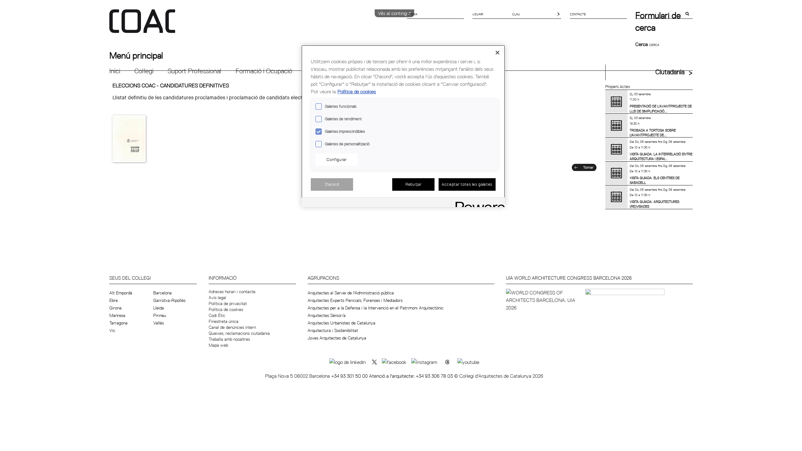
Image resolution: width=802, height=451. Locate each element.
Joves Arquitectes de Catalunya (337, 338)
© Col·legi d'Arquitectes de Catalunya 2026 (498, 375)
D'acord (332, 184)
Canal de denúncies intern (232, 327)
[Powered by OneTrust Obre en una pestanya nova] (478, 203)
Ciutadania (670, 72)
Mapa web (218, 345)
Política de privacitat (228, 303)
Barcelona (162, 293)
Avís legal (217, 297)
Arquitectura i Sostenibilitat (333, 330)
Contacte (578, 14)
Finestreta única (223, 321)
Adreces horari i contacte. (232, 291)
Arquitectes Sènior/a (327, 315)
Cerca (642, 44)
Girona (115, 308)
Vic (112, 330)
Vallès (158, 323)
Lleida (158, 308)
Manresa (117, 315)
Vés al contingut (394, 13)
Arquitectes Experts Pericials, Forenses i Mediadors (355, 300)
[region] (403, 126)
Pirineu (159, 315)
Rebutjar (413, 184)
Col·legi (144, 71)
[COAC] (255, 24)
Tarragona (118, 323)
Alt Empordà (120, 293)
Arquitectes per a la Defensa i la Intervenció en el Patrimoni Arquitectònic (376, 308)
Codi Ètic (217, 315)
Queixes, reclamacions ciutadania (239, 333)
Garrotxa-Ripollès (169, 300)
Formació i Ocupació (264, 71)
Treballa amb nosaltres (229, 339)
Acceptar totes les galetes (467, 184)
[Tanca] (497, 53)
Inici (114, 71)
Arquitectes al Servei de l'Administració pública (351, 293)
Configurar (336, 159)
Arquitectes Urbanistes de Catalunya (341, 323)
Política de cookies (226, 309)
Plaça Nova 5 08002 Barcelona (298, 375)
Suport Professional (194, 71)
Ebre (113, 300)
